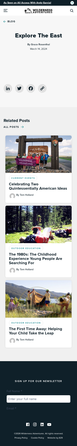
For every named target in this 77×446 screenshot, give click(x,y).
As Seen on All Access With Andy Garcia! (27, 2)
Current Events (23, 178)
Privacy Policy (21, 438)
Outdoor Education (26, 248)
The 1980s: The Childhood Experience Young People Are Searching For (35, 258)
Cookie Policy (37, 438)
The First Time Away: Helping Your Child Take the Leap (35, 331)
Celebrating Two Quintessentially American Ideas (38, 186)
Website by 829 (55, 438)
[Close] (72, 3)
